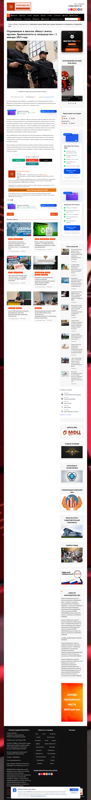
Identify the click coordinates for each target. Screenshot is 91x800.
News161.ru (45, 165)
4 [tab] (73, 103)
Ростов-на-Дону (51, 753)
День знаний (67, 407)
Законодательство (24, 24)
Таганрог (52, 760)
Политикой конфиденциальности (38, 796)
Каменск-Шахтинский (50, 743)
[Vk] (10, 200)
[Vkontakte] (79, 9)
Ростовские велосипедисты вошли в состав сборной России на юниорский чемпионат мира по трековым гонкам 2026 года (76, 376)
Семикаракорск (40, 760)
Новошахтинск (39, 753)
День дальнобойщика (69, 399)
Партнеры (37, 274)
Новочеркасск (51, 750)
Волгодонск (38, 740)
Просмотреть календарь (65, 414)
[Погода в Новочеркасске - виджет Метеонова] (48, 6)
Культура (47, 272)
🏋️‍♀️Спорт (29, 15)
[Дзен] (71, 9)
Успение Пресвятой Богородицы (72, 394)
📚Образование (73, 15)
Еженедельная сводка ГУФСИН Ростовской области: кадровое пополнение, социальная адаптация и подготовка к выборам (76, 310)
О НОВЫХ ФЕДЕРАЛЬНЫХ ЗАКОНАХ (71, 638)
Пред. (11, 214)
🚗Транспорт (57, 15)
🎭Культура (22, 15)
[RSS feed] (81, 9)
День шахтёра (67, 403)
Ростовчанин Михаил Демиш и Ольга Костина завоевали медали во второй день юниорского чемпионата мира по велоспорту (76, 254)
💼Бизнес (43, 15)
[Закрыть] (78, 789)
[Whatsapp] (8, 200)
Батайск (39, 737)
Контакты (27, 780)
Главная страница (13, 24)
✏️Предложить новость (57, 19)
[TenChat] (74, 9)
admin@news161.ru (16, 760)
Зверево (38, 743)
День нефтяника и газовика (71, 411)
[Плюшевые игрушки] (72, 81)
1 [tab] (68, 103)
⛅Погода (65, 15)
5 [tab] (75, 103)
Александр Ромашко (49, 97)
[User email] (12, 200)
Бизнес (10, 239)
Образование (12, 308)
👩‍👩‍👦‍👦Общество (14, 15)
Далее (53, 214)
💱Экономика (27, 19)
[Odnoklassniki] (76, 9)
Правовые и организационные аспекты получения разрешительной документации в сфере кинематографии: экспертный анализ (45, 281)
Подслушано (44, 274)
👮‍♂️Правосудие (18, 19)
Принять (74, 789)
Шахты (52, 763)
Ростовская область (41, 756)
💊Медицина (36, 19)
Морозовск (39, 750)
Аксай (43, 733)
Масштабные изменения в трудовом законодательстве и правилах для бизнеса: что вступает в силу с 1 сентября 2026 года (18, 245)
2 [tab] (70, 103)
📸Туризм (36, 15)
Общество (19, 308)
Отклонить (74, 792)
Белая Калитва (50, 737)
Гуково (46, 740)
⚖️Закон (9, 19)
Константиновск (40, 747)
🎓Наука (49, 15)
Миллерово (52, 747)
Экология (53, 239)
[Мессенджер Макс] (69, 9)
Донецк (54, 740)
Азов (37, 733)
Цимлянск (39, 763)
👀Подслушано (45, 19)
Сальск (53, 756)
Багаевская (52, 733)
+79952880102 (16, 757)
